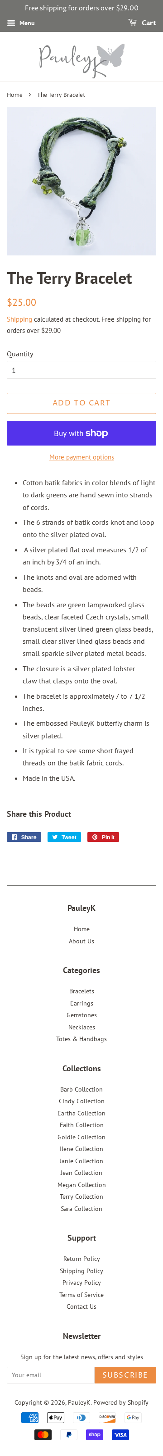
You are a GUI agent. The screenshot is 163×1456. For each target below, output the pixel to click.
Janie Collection (81, 1161)
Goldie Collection (81, 1137)
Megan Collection (82, 1185)
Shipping (19, 319)
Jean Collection (81, 1173)
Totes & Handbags (81, 1039)
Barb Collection (81, 1089)
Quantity (20, 353)
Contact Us (81, 1306)
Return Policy (81, 1259)
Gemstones (82, 1015)
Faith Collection (82, 1125)
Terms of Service (81, 1295)
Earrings (81, 1003)
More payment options (81, 457)
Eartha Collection (81, 1113)
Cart (148, 23)
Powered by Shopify (121, 1402)
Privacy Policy (81, 1283)
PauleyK (79, 1402)
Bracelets (81, 991)
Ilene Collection (81, 1149)
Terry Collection (81, 1196)
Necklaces (81, 1027)
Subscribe (125, 1375)
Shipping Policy (81, 1271)
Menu (26, 23)
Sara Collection (81, 1209)
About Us (81, 941)
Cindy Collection (82, 1101)
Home (15, 95)
